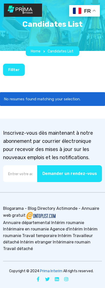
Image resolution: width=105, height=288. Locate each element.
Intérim (65, 235)
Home (36, 51)
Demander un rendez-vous (69, 173)
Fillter (14, 70)
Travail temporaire (39, 235)
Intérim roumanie (67, 222)
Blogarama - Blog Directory (29, 208)
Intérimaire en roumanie (26, 229)
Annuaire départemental (26, 222)
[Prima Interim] (23, 10)
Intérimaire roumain (71, 242)
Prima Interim (51, 271)
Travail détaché (18, 248)
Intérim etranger (36, 242)
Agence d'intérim (66, 229)
